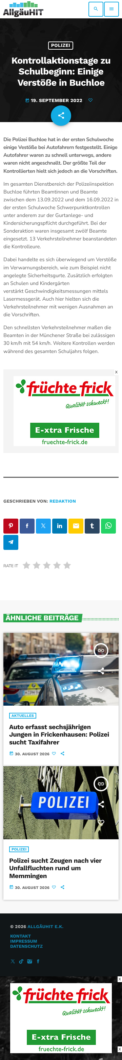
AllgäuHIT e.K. (45, 926)
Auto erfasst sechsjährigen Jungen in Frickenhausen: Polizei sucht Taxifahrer (59, 734)
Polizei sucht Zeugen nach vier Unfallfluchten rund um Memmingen (55, 868)
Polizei (60, 45)
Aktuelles (23, 715)
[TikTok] (21, 961)
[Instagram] (30, 961)
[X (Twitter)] (13, 961)
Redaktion (62, 501)
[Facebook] (38, 961)
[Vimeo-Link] (23, 9)
